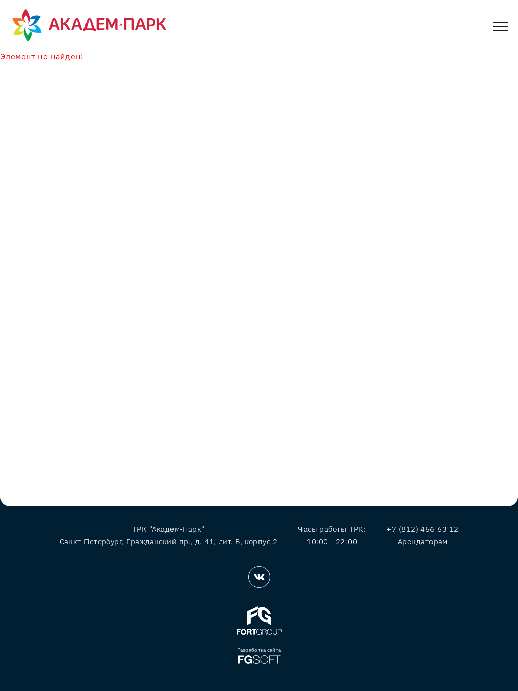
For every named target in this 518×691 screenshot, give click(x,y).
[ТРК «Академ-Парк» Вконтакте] (259, 577)
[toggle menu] (500, 28)
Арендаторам (423, 541)
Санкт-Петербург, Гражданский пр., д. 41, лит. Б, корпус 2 (169, 541)
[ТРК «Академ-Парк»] (89, 26)
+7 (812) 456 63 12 (422, 529)
